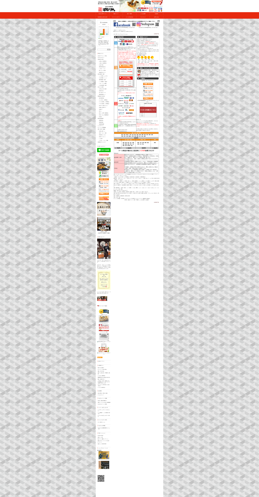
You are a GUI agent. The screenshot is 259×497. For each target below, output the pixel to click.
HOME (125, 199)
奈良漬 (100, 116)
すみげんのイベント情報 (102, 404)
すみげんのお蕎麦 (101, 425)
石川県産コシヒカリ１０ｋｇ (136, 198)
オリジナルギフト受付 (102, 419)
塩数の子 (100, 109)
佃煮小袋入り (101, 90)
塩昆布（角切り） (130, 185)
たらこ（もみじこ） (139, 178)
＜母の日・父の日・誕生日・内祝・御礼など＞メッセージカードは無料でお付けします (104, 381)
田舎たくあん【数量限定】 (104, 114)
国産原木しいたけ (102, 134)
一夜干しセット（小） (122, 178)
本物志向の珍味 (100, 59)
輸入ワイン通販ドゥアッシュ (103, 438)
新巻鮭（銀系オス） (102, 107)
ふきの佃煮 (148, 185)
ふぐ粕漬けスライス (136, 182)
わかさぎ (156, 183)
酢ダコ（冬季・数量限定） (104, 113)
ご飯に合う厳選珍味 (102, 63)
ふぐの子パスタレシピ (104, 323)
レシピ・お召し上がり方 (103, 407)
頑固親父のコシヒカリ (102, 142)
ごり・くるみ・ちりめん (149, 187)
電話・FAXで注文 (101, 371)
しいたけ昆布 (153, 185)
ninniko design (100, 435)
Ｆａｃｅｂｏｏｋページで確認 (104, 340)
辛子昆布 (152, 183)
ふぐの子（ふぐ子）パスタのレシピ (104, 410)
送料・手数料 (129, 13)
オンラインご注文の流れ (102, 369)
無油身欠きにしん (102, 72)
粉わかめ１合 (119, 190)
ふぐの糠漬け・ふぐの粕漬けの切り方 (104, 413)
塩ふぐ (118, 175)
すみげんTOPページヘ (102, 13)
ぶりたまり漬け (120, 176)
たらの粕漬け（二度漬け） (146, 182)
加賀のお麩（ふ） (102, 131)
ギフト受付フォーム (101, 422)
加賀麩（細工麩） (144, 193)
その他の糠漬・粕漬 (102, 85)
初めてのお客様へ (101, 367)
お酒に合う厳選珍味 (102, 61)
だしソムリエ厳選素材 (102, 127)
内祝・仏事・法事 (117, 197)
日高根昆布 (122, 195)
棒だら (100, 111)
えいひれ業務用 (128, 174)
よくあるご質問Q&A (101, 375)
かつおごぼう (136, 185)
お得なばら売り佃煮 (102, 88)
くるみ (124, 183)
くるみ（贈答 (135, 187)
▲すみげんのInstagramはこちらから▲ (148, 27)
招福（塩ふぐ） (146, 178)
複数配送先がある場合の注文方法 (104, 377)
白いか (149, 174)
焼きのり (155, 193)
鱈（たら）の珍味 (102, 70)
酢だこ (134, 191)
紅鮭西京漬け (132, 176)
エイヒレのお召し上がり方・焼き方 (104, 416)
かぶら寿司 (119, 191)
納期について (116, 13)
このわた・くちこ (102, 68)
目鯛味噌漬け (142, 176)
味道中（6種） (123, 187)
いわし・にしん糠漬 (102, 83)
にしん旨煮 (129, 183)
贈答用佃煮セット (102, 94)
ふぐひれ (125, 175)
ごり (122, 183)
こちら (147, 100)
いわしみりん (139, 174)
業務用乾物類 (101, 124)
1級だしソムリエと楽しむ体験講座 (104, 402)
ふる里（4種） (120, 189)
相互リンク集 (100, 437)
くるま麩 (134, 193)
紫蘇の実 (143, 183)
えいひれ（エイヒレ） (120, 174)
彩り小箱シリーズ (102, 92)
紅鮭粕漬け (138, 176)
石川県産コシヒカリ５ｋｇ (126, 198)
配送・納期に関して (101, 379)
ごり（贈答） (129, 187)
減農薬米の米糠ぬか (146, 198)
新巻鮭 (131, 191)
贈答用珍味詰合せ (102, 66)
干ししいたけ (150, 193)
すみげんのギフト (101, 57)
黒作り (153, 174)
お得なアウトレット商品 (102, 55)
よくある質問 (143, 13)
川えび (137, 183)
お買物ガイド (100, 365)
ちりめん (133, 183)
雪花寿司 (127, 191)
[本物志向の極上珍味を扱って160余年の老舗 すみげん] (104, 11)
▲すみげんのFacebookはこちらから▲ (125, 27)
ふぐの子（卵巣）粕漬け (119, 182)
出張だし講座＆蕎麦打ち (102, 400)
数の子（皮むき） (145, 191)
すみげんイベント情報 (102, 398)
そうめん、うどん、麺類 (103, 140)
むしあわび (121, 179)
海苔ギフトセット (102, 136)
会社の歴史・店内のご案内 (103, 393)
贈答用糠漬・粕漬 (102, 79)
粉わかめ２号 (125, 190)
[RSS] (100, 357)
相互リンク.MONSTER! (102, 443)
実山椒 (140, 183)
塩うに (121, 175)
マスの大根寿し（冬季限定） (104, 103)
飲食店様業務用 (100, 118)
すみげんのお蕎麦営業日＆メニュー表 (104, 428)
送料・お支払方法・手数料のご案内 (104, 373)
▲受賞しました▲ (104, 314)
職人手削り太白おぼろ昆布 (121, 193)
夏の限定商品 (101, 98)
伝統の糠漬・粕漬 (101, 74)
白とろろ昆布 (129, 193)
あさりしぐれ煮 (142, 185)
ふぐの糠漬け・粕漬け (103, 81)
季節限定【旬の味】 (101, 96)
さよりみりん (133, 174)
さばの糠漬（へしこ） (103, 77)
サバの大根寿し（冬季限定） (104, 101)
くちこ (156, 174)
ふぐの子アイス (100, 125)
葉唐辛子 (119, 185)
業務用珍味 (101, 120)
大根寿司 (123, 191)
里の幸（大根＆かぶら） (103, 105)
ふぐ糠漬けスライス (128, 182)
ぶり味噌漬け (126, 176)
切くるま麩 (138, 193)
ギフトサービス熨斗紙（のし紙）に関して (104, 385)
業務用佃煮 (101, 122)
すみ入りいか (145, 174)
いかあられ (148, 183)
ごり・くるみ (141, 187)
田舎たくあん (138, 191)
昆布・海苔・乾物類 (101, 129)
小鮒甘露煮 (124, 185)
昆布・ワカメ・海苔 (102, 133)
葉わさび (115, 185)
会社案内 (156, 13)
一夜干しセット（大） (131, 178)
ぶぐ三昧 (151, 178)
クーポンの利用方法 (101, 387)
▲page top (156, 33)
